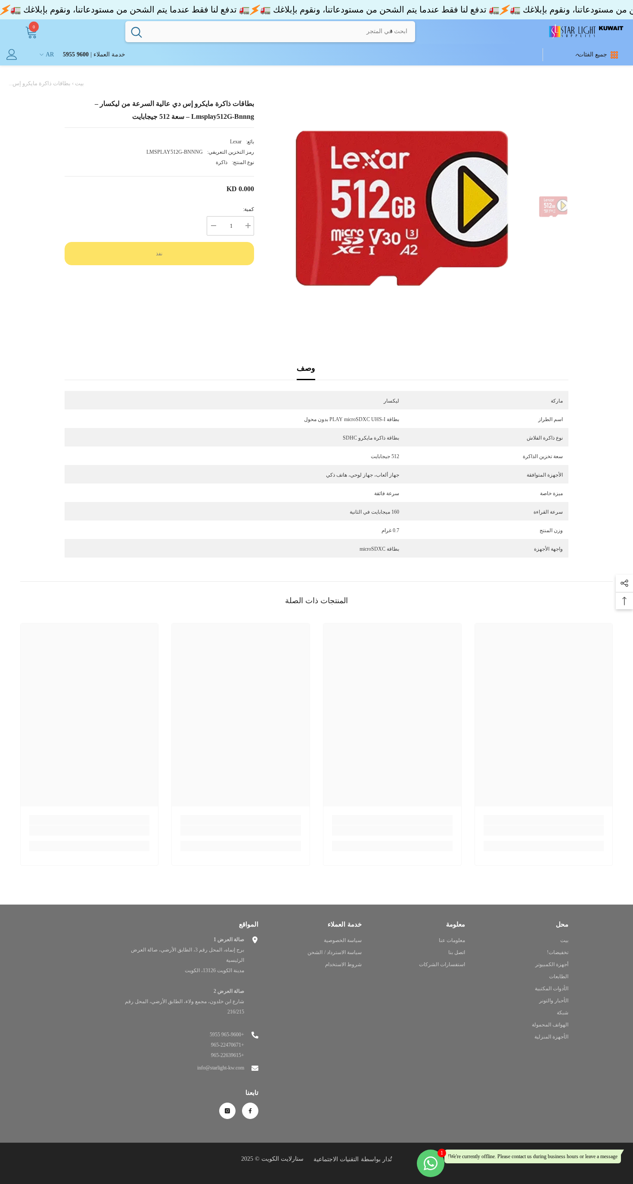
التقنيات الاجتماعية (336, 1159)
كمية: (248, 209)
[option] (402, 207)
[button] (391, 31)
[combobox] (281, 31)
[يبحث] (270, 31)
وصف (306, 368)
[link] (544, 830)
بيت (79, 83)
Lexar (236, 142)
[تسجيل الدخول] (11, 54)
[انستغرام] (227, 1111)
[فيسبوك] (250, 1111)
